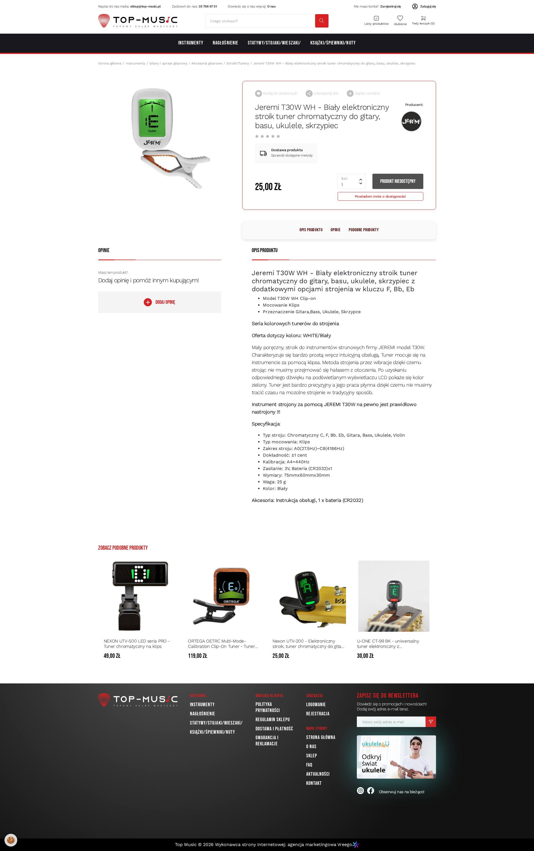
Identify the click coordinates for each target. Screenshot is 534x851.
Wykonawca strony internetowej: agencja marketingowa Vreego (283, 844)
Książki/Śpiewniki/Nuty (212, 732)
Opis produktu (311, 230)
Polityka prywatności (268, 707)
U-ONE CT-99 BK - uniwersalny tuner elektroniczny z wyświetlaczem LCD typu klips (388, 643)
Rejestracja (318, 714)
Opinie (335, 230)
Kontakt (314, 783)
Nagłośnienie (203, 714)
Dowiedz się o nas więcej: (251, 6)
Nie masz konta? (377, 6)
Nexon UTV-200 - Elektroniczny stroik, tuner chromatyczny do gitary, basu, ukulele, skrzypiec (309, 643)
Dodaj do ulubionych (279, 93)
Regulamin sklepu (273, 720)
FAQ (309, 765)
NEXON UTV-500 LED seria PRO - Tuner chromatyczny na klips (137, 643)
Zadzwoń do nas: (194, 6)
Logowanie (316, 705)
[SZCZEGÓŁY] (172, 656)
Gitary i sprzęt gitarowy (168, 63)
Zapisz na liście (367, 93)
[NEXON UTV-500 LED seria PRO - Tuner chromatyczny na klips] (140, 596)
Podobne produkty (364, 230)
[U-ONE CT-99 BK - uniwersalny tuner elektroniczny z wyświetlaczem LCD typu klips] (394, 596)
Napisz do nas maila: (129, 6)
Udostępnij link (325, 93)
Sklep (311, 756)
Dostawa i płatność (274, 729)
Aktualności (318, 774)
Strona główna (110, 63)
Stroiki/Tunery (237, 63)
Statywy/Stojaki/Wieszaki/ (216, 723)
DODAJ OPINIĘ (165, 302)
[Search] (321, 21)
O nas (311, 747)
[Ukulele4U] (396, 756)
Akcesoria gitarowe (206, 63)
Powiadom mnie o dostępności (380, 196)
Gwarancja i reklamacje (267, 741)
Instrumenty (135, 63)
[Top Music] (137, 21)
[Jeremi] (411, 121)
